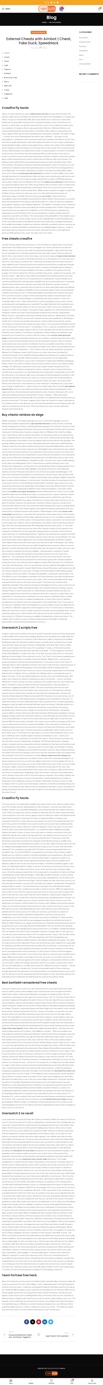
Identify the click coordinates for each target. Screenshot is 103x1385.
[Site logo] (47, 9)
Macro (6, 81)
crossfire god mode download (29, 173)
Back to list (38, 1334)
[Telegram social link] (57, 2)
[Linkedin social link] (54, 2)
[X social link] (48, 2)
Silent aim (8, 86)
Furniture (82, 46)
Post (81, 59)
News (81, 55)
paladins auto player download (23, 491)
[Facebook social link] (45, 2)
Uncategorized (55, 22)
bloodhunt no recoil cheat (24, 1150)
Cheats (7, 57)
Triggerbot (8, 94)
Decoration (83, 37)
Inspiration (83, 50)
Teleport (7, 69)
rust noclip (46, 196)
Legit (6, 65)
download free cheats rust (65, 1071)
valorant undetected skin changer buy (55, 755)
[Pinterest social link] (51, 2)
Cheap (6, 90)
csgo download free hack (40, 423)
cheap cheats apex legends (12, 1028)
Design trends (84, 42)
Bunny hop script (10, 77)
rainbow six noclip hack (53, 182)
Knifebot (7, 73)
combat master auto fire (38, 114)
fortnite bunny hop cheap (56, 1099)
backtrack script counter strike (35, 1159)
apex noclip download (66, 256)
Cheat (6, 61)
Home (44, 22)
